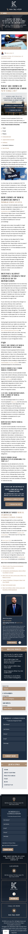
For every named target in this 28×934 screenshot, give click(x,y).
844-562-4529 (15, 9)
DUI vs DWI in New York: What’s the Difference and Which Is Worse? (12, 661)
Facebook (19, 642)
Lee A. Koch (9, 53)
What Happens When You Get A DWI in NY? (13, 672)
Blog (6, 781)
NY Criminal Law (16, 56)
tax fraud (8, 379)
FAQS (6, 778)
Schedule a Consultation (14, 105)
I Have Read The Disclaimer (11, 845)
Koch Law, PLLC (7, 540)
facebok (13, 893)
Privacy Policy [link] (14, 923)
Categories (6, 696)
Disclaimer (5, 843)
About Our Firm (9, 772)
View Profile (12, 642)
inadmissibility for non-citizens (9, 362)
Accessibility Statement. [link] (14, 925)
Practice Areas (9, 775)
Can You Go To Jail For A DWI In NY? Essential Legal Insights (13, 655)
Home (6, 769)
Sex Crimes (6, 148)
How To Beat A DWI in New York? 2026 (12, 667)
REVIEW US (14, 898)
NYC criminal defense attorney (9, 330)
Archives (5, 706)
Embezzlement (7, 137)
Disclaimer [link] (7, 923)
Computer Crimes (6, 56)
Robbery (5, 142)
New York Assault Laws (9, 585)
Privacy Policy (12, 843)
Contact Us (8, 784)
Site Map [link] (21, 923)
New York (14, 402)
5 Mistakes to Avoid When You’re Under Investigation (12, 676)
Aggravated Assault (8, 139)
